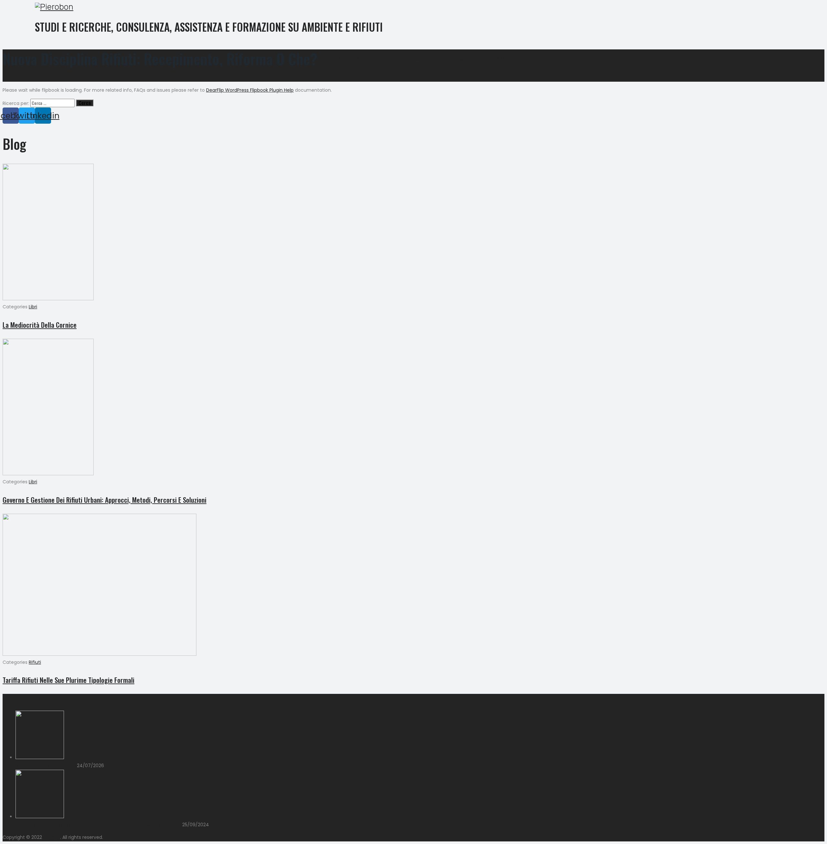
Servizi (363, 58)
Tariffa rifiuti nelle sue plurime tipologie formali (68, 680)
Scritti (391, 58)
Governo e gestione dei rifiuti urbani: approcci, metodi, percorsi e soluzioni (104, 500)
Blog (417, 58)
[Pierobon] (408, 7)
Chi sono (499, 58)
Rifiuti (35, 662)
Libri (440, 58)
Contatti (467, 58)
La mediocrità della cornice (40, 325)
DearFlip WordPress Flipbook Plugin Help (250, 90)
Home (337, 58)
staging (51, 837)
